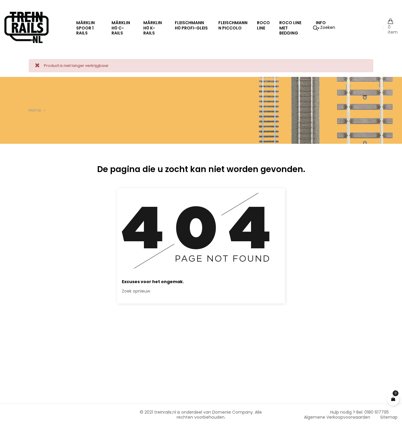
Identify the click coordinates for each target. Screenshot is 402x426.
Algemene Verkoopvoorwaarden (337, 417)
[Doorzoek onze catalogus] (324, 27)
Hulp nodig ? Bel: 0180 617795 (359, 412)
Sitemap (389, 417)
